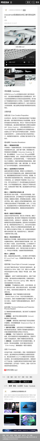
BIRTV (24, 435)
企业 (24, 10)
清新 (23, 377)
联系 (11, 435)
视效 (5, 20)
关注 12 (26, 382)
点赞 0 (13, 382)
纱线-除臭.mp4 (11, 370)
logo (5, 2)
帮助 (4, 435)
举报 (15, 435)
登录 (37, 2)
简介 (7, 435)
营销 (31, 377)
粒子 (19, 377)
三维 (8, 377)
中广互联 (29, 435)
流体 (15, 377)
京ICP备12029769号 (29, 437)
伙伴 (19, 435)
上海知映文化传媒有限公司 (15, 10)
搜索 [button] (33, 2)
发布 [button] (28, 2)
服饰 (12, 377)
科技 (27, 377)
